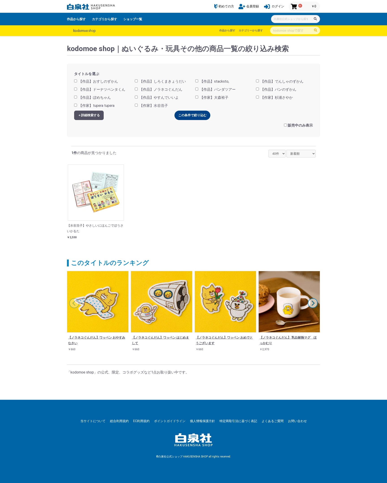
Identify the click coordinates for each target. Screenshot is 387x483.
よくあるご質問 (273, 421)
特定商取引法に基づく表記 (238, 421)
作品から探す (76, 19)
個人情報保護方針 (202, 421)
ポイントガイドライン (169, 421)
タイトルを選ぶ (86, 74)
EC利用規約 (141, 421)
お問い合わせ (297, 421)
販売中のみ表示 (300, 125)
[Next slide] (313, 303)
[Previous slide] (74, 303)
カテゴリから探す (104, 19)
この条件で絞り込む (192, 115)
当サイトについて (92, 421)
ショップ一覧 (132, 19)
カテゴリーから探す (251, 30)
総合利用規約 (119, 421)
